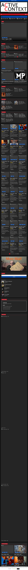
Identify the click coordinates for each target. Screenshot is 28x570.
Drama (19, 45)
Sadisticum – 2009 (16, 55)
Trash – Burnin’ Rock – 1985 (4, 484)
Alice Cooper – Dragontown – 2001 (13, 243)
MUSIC (5, 37)
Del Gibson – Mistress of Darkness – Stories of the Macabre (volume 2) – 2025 (3, 115)
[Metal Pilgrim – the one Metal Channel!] (20, 76)
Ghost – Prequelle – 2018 (3, 107)
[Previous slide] (25, 43)
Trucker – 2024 (3, 47)
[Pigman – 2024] (20, 560)
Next (18, 253)
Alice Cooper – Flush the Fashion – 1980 (22, 243)
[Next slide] (26, 43)
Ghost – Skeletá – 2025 (3, 103)
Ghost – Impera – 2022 (7, 39)
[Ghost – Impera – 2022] (14, 32)
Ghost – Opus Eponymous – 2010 (4, 194)
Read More (3, 137)
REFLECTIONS (3, 68)
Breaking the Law (6, 291)
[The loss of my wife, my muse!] (7, 65)
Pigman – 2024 (16, 18)
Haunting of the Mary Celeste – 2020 (16, 47)
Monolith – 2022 (3, 427)
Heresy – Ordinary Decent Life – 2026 (13, 211)
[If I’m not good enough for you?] (20, 65)
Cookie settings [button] (14, 568)
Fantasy (3, 159)
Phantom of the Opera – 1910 (3, 120)
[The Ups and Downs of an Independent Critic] (7, 76)
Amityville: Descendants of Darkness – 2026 (14, 227)
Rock (6, 37)
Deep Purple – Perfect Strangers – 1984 (22, 227)
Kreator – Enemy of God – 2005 (3, 55)
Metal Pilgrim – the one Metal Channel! (20, 81)
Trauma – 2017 (21, 178)
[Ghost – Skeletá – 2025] (7, 549)
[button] (1, 14)
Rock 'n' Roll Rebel (6, 294)
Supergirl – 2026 (9, 18)
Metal (2, 37)
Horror (23, 45)
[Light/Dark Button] (25, 14)
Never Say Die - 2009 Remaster (8, 281)
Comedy (5, 158)
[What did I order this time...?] (14, 264)
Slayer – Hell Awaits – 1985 (4, 540)
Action (7, 88)
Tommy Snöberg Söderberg (21, 48)
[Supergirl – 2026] (7, 560)
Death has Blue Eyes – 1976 (4, 371)
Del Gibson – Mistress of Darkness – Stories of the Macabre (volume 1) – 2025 (16, 115)
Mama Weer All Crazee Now (7, 284)
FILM (21, 45)
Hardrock (12, 159)
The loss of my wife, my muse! (6, 70)
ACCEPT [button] (18, 568)
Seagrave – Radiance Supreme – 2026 (4, 211)
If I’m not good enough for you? (19, 70)
